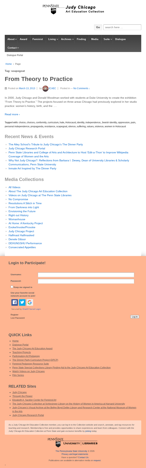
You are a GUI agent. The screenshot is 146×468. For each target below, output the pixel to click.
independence (93, 122)
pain (133, 122)
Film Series (18, 375)
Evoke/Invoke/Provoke (22, 227)
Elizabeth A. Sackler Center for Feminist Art (34, 400)
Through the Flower (22, 396)
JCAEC (52, 88)
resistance (49, 126)
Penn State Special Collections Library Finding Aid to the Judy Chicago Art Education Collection (61, 367)
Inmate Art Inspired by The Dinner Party (32, 168)
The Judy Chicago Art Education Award (32, 348)
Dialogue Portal (15, 55)
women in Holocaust (115, 126)
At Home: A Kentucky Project (26, 223)
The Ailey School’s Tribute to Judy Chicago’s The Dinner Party (46, 144)
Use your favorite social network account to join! (23, 294)
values (90, 126)
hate (62, 122)
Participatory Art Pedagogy (26, 356)
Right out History (19, 215)
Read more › (12, 114)
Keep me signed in (23, 287)
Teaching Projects (21, 352)
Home (9, 64)
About (10, 39)
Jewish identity (109, 122)
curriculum (53, 122)
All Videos (14, 187)
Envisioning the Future (22, 211)
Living (52, 39)
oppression (124, 122)
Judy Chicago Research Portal (27, 148)
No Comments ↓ (81, 88)
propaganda (37, 126)
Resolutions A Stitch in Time (25, 203)
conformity (41, 122)
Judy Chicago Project (21, 231)
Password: (16, 281)
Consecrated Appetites (22, 247)
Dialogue (120, 39)
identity (80, 122)
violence (99, 126)
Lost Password (18, 318)
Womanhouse (17, 219)
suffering (81, 126)
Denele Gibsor (17, 239)
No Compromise (18, 199)
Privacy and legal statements (75, 454)
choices (31, 122)
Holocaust (70, 122)
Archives (66, 39)
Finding (81, 39)
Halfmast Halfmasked (21, 235)
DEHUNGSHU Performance (25, 243)
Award (23, 39)
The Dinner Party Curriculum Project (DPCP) (35, 360)
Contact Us (83, 457)
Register (14, 315)
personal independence (17, 126)
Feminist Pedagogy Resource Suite (30, 363)
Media (94, 39)
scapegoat (61, 126)
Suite (107, 39)
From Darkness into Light (24, 207)
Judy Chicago (19, 392)
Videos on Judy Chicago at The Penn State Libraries (40, 195)
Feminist (38, 39)
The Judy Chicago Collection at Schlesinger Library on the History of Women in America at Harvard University (68, 403)
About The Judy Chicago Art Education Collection (38, 191)
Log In (135, 317)
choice (22, 122)
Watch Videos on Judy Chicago (28, 371)
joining (88, 431)
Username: (16, 274)
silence (72, 126)
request (97, 460)
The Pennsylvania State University (71, 451)
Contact (12, 47)
